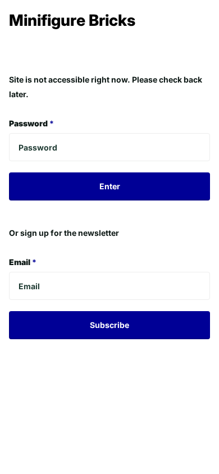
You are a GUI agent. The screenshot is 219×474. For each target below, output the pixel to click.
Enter (109, 186)
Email (22, 262)
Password (31, 123)
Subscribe (109, 325)
